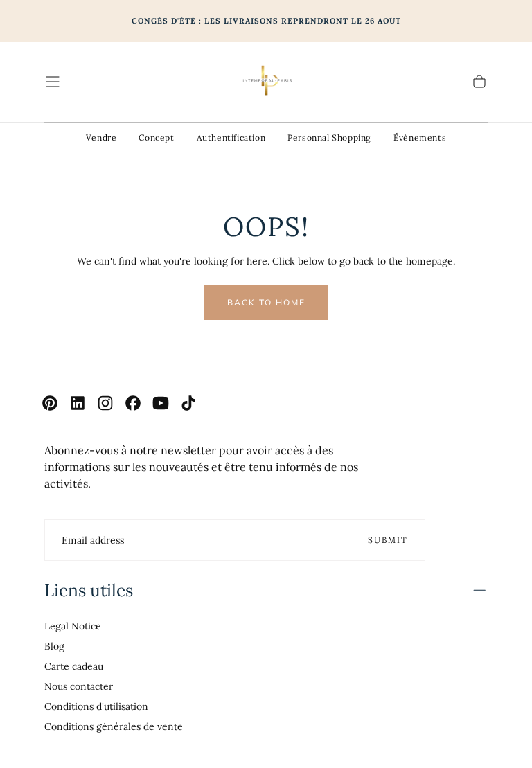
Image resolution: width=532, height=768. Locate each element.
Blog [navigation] (54, 646)
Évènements (419, 137)
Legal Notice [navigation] (72, 626)
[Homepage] (266, 81)
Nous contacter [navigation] (78, 686)
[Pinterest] (49, 403)
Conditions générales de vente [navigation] (113, 726)
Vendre (101, 137)
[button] (52, 81)
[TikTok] (188, 403)
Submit (388, 540)
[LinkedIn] (77, 403)
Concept (156, 137)
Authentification (231, 137)
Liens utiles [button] (88, 590)
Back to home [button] (266, 302)
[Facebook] (133, 403)
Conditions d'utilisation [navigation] (96, 706)
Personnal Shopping (329, 137)
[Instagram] (105, 403)
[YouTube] (160, 403)
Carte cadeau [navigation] (73, 666)
